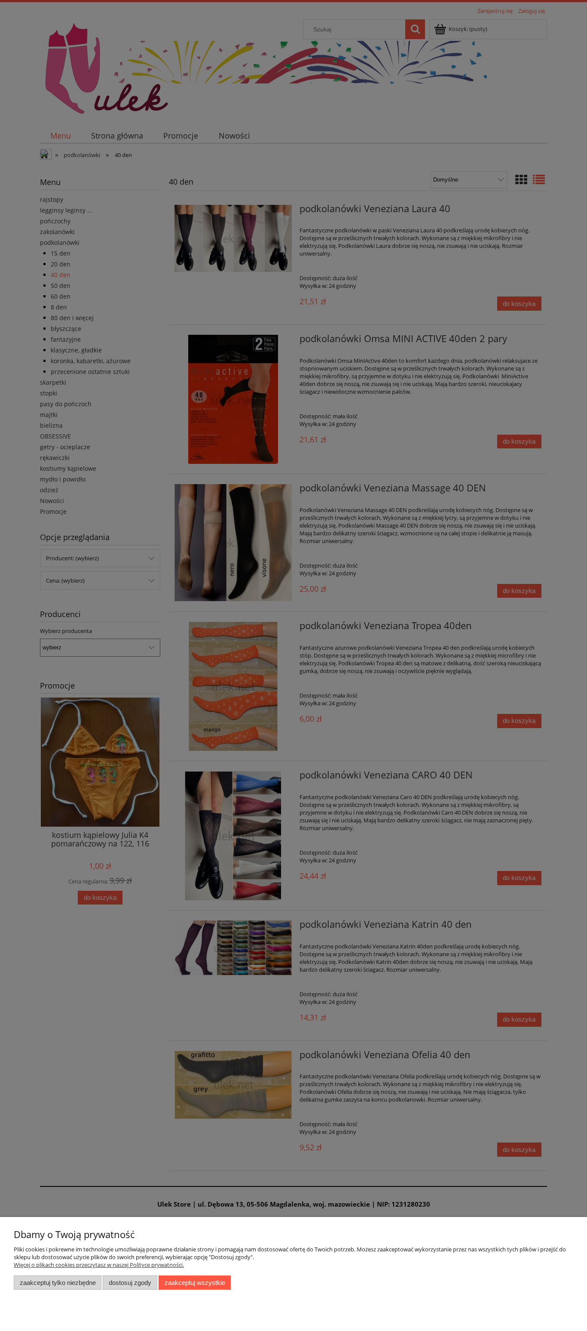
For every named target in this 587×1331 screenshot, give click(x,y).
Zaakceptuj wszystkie (195, 1282)
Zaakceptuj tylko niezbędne (58, 1282)
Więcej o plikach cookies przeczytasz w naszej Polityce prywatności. (99, 1265)
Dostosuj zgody (130, 1282)
